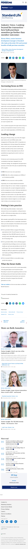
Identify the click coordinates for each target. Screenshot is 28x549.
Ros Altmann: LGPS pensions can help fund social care (15, 453)
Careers (3, 511)
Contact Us (4, 502)
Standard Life (3, 314)
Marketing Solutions (6, 504)
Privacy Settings (5, 509)
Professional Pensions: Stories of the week (15, 469)
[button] (23, 2)
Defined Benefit (12, 312)
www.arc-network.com (20, 544)
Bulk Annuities (4, 312)
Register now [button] (14, 487)
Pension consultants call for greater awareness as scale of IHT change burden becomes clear (14, 442)
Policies (3, 516)
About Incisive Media (6, 507)
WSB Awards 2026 (14, 482)
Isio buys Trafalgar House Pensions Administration (14, 464)
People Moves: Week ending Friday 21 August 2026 (15, 448)
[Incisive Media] (3, 533)
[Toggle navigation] (25, 2)
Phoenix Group (20, 312)
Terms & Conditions (6, 514)
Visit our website (5, 284)
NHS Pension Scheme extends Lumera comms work (15, 459)
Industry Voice (11, 314)
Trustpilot (1, 494)
